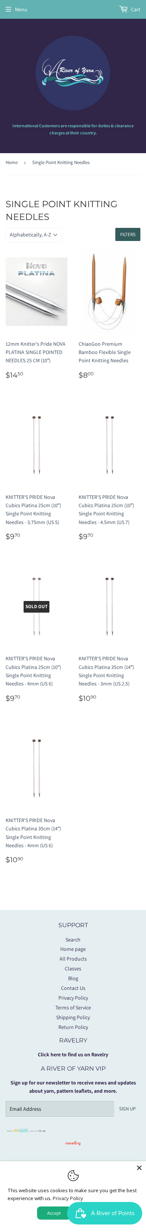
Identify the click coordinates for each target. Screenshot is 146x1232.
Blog (73, 978)
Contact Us (73, 988)
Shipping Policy (73, 1017)
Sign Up (127, 1108)
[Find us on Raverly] (73, 1149)
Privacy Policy (73, 997)
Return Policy (73, 1027)
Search (73, 939)
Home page (73, 949)
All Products (73, 958)
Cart (135, 9)
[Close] (139, 1168)
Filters (128, 234)
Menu (21, 9)
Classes (73, 968)
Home (12, 162)
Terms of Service (73, 1007)
